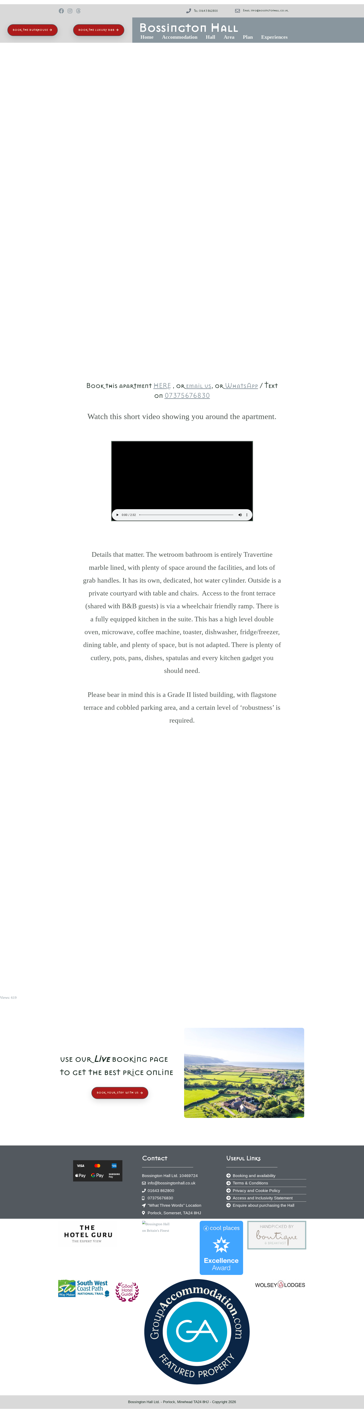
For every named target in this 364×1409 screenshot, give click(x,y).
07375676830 (187, 395)
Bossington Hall (188, 27)
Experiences (274, 37)
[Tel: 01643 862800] (188, 10)
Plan (248, 37)
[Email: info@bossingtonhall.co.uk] (237, 10)
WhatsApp (241, 385)
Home (147, 37)
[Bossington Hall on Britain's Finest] (156, 1227)
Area (229, 37)
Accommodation (179, 37)
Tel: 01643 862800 (206, 10)
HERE (162, 385)
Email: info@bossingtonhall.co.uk (265, 10)
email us (198, 385)
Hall (210, 37)
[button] (148, 37)
